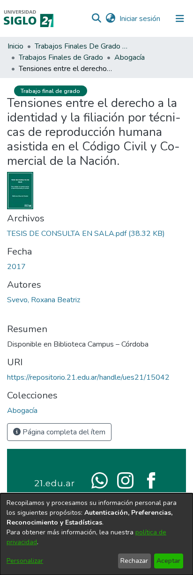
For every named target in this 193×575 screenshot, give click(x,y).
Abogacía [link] (129, 57)
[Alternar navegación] (180, 18)
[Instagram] (125, 480)
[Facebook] (151, 480)
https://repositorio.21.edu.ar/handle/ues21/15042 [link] (88, 377)
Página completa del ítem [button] (63, 432)
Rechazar (134, 560)
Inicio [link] (15, 46)
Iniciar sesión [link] (140, 19)
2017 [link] (16, 267)
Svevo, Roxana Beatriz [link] (43, 300)
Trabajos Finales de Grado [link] (61, 57)
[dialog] (96, 534)
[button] (96, 18)
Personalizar (25, 560)
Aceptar (168, 560)
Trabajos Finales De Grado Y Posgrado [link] (81, 46)
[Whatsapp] (99, 480)
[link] (86, 233)
